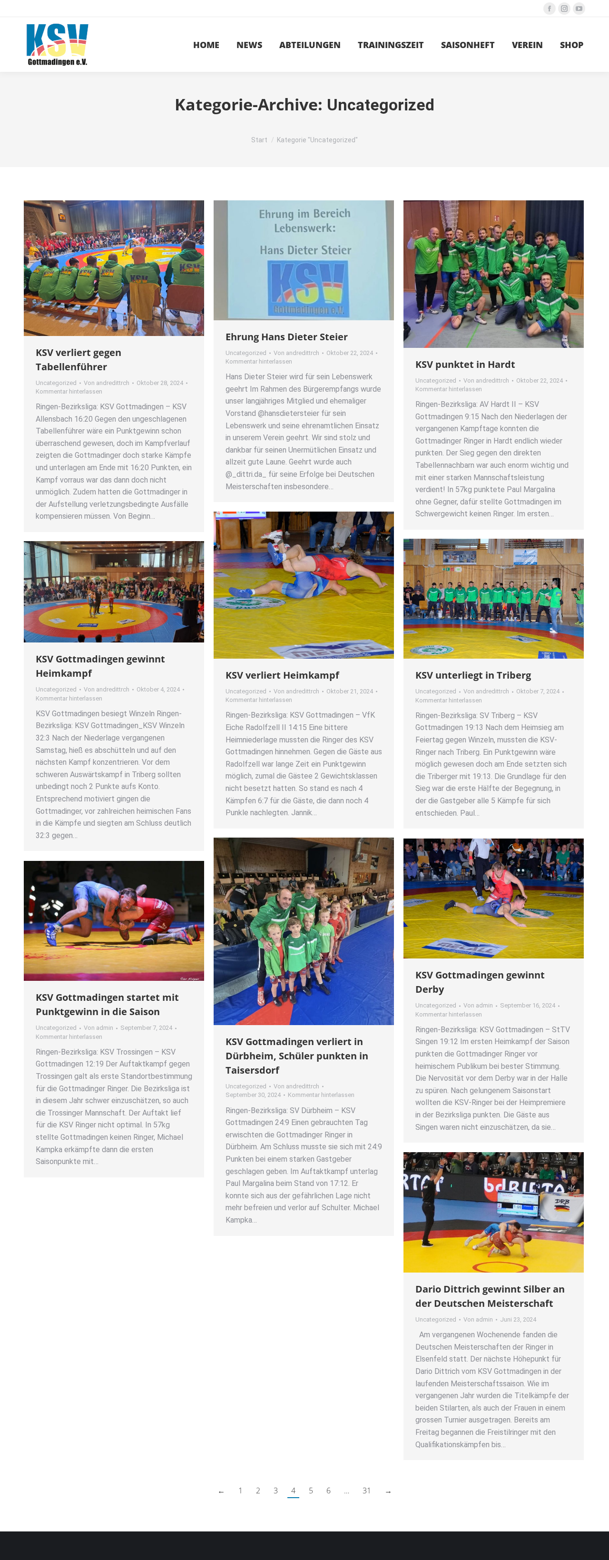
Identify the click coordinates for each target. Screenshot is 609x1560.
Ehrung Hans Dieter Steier (287, 336)
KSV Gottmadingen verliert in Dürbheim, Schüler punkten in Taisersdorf (297, 1055)
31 (367, 1490)
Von (106, 382)
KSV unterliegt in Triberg (473, 675)
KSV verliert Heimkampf (282, 675)
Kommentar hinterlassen (69, 391)
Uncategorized (56, 382)
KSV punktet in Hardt (465, 364)
